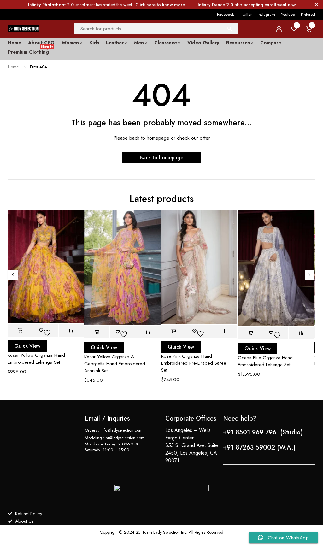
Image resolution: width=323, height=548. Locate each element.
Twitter (246, 14)
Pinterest (308, 14)
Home (13, 67)
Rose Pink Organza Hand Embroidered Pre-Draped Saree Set (193, 363)
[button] (20, 330)
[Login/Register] (279, 29)
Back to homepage (161, 157)
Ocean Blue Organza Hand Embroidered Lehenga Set (265, 361)
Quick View (27, 346)
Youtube (288, 14)
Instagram (266, 14)
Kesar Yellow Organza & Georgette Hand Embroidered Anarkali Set (114, 363)
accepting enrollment (265, 5)
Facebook (225, 14)
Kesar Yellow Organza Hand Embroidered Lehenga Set (36, 359)
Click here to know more (160, 5)
